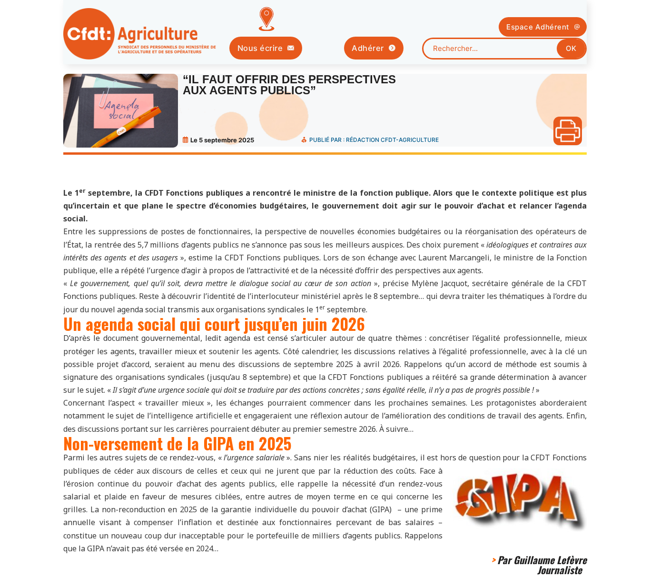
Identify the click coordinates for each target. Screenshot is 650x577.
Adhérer (368, 48)
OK (571, 48)
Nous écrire (260, 48)
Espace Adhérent (538, 26)
